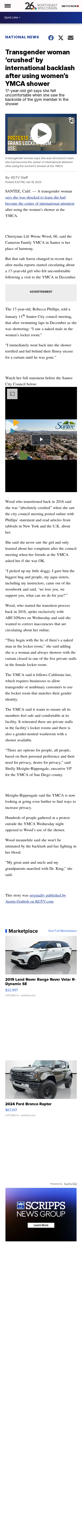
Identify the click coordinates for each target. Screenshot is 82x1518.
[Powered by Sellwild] (70, 1183)
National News (22, 37)
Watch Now (69, 6)
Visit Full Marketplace (62, 931)
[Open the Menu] (7, 6)
